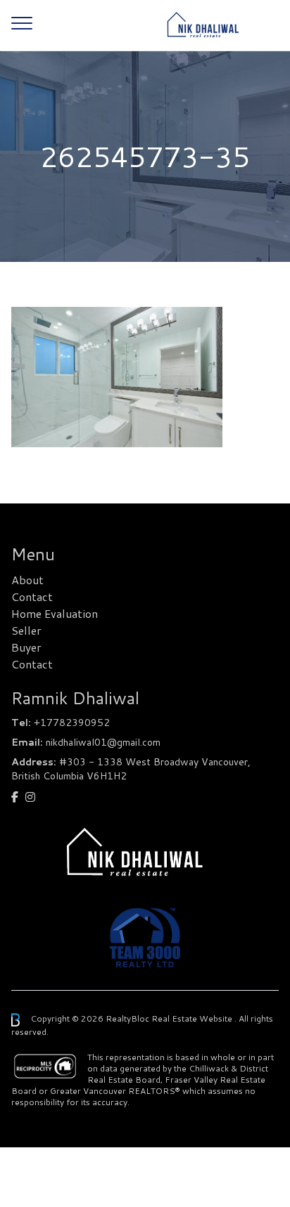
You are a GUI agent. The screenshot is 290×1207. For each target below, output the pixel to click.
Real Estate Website (192, 1018)
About (27, 580)
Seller (26, 630)
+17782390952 (72, 722)
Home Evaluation (54, 613)
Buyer (26, 647)
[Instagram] (30, 797)
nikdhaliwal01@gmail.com (103, 742)
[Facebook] (14, 797)
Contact (32, 596)
